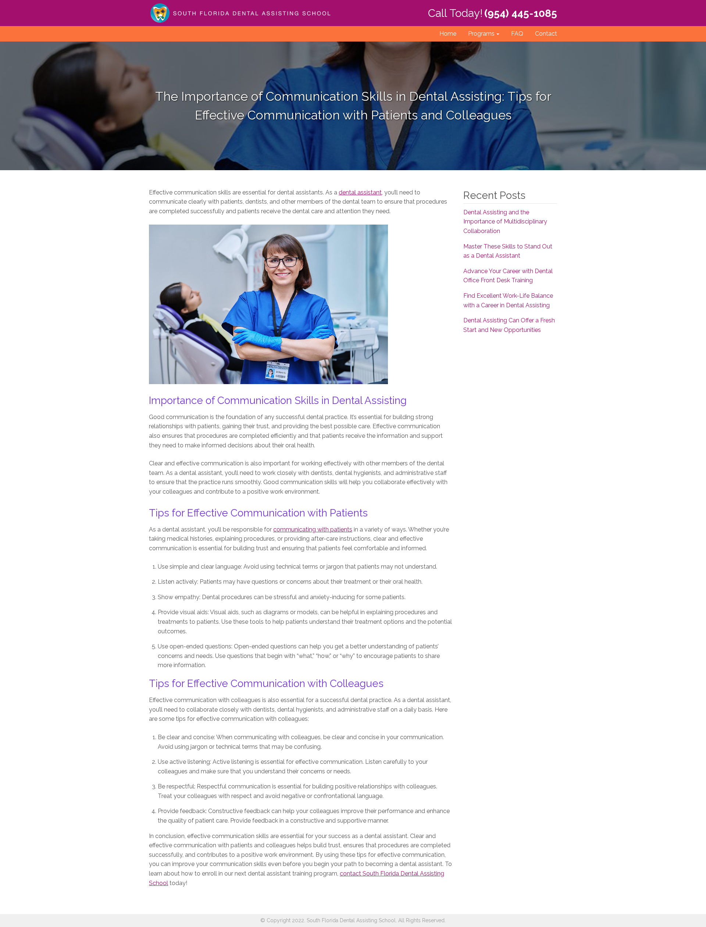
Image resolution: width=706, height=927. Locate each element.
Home (447, 33)
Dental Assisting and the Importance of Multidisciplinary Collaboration (505, 222)
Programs (481, 33)
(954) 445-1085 (520, 13)
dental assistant (360, 192)
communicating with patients (312, 529)
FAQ (517, 33)
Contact (546, 33)
